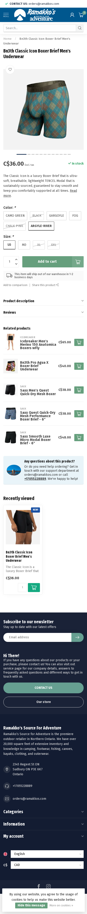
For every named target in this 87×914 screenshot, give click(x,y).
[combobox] (39, 28)
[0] (81, 14)
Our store (43, 702)
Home (7, 39)
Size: (8, 237)
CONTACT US (43, 688)
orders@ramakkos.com (29, 799)
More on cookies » (61, 905)
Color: (9, 208)
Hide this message (31, 905)
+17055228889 (35, 479)
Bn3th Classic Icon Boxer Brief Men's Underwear (19, 556)
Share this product (44, 285)
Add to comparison (15, 285)
